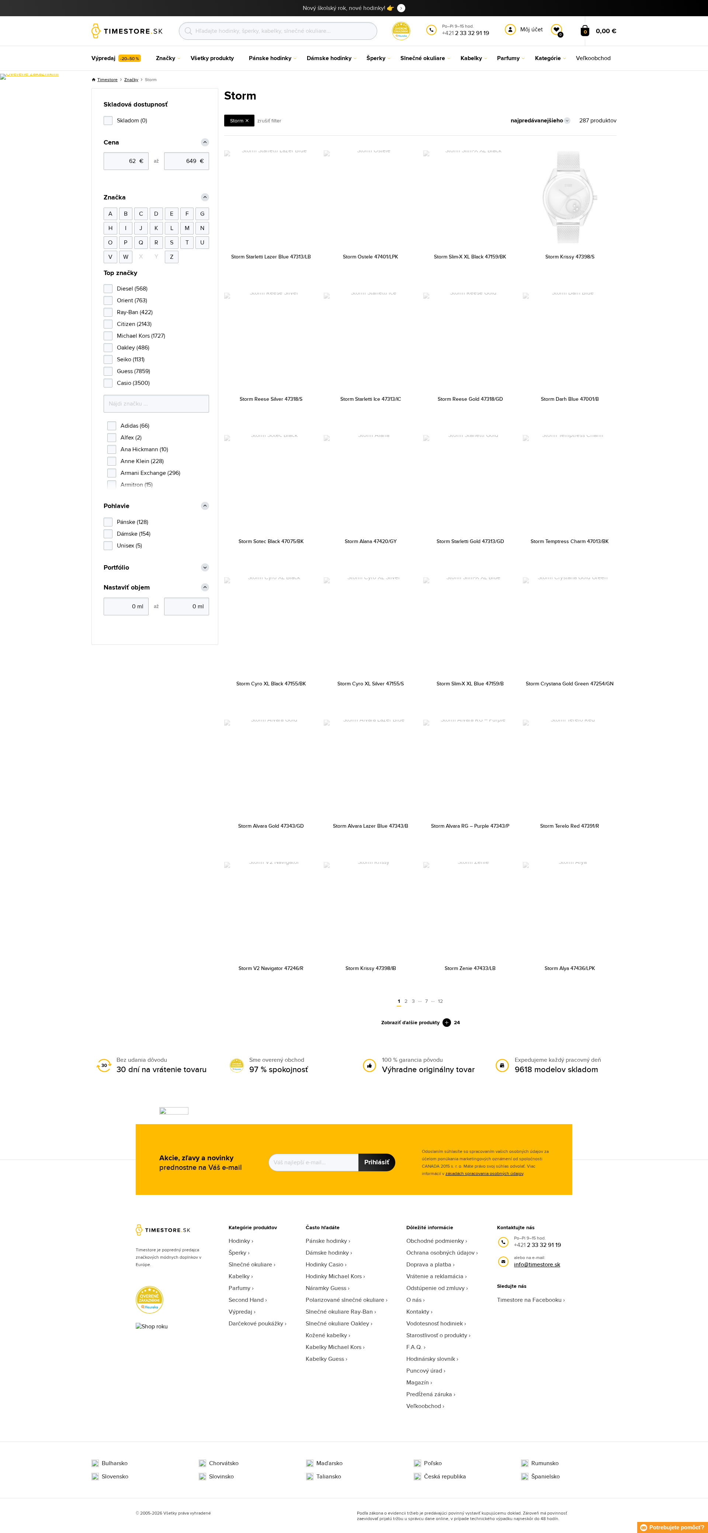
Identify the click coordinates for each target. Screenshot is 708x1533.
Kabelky (239, 1276)
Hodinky (239, 1241)
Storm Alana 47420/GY (371, 541)
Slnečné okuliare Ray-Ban (339, 1311)
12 (440, 1001)
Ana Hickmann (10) (144, 449)
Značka (115, 197)
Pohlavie (116, 506)
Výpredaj (240, 1311)
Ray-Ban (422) (135, 312)
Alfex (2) (131, 437)
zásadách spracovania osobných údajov (484, 1173)
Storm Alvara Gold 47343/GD (271, 826)
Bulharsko (115, 1463)
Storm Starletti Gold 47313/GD (470, 541)
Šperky (237, 1252)
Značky (131, 79)
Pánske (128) (132, 522)
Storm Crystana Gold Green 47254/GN (570, 683)
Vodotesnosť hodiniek (434, 1323)
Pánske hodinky (326, 1241)
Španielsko (545, 1476)
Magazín (417, 1382)
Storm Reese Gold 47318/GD (470, 399)
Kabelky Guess (325, 1359)
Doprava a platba (428, 1264)
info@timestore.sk (537, 1264)
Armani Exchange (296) (150, 473)
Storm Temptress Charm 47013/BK (570, 541)
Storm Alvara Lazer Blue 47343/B (370, 826)
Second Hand (246, 1300)
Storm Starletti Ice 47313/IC (370, 399)
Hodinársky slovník (430, 1359)
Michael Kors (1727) (141, 335)
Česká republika (445, 1476)
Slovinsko (221, 1476)
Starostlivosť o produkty (436, 1335)
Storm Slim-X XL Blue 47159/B (470, 683)
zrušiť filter (269, 120)
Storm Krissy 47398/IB (371, 968)
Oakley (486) (133, 347)
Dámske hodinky (327, 1252)
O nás (413, 1300)
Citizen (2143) (134, 324)
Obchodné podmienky (435, 1241)
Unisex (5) (129, 545)
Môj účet (531, 29)
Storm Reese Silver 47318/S (271, 399)
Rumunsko (545, 1463)
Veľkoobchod (423, 1406)
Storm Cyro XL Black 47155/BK (271, 683)
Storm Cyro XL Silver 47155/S (370, 683)
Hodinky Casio (324, 1264)
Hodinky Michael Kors (334, 1276)
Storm (236, 120)
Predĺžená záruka (429, 1394)
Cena (111, 142)
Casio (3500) (133, 383)
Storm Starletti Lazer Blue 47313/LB (271, 256)
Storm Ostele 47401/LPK (370, 256)
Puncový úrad (424, 1370)
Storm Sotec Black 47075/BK (271, 541)
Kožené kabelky (326, 1335)
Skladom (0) (132, 120)
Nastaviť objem (127, 587)
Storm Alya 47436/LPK (570, 968)
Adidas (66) (135, 425)
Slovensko (115, 1476)
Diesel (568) (132, 288)
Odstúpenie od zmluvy (435, 1288)
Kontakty (417, 1311)
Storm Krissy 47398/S (569, 256)
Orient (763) (132, 300)
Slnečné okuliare (250, 1264)
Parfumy (239, 1288)
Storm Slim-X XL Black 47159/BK (470, 256)
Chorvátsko (224, 1463)
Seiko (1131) (131, 359)
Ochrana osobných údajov (440, 1252)
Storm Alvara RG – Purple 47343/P (470, 826)
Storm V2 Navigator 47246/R (271, 968)
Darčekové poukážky (256, 1323)
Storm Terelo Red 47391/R (569, 826)
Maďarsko (329, 1463)
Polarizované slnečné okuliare (345, 1300)
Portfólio (116, 567)
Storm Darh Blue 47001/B (570, 399)
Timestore (107, 79)
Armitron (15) (137, 484)
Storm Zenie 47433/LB (470, 968)
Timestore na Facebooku (529, 1300)
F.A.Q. (414, 1347)
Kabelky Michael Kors (333, 1347)
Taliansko (328, 1476)
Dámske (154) (133, 533)
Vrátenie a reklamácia (435, 1276)
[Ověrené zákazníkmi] (29, 77)
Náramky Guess (326, 1288)
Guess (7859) (133, 371)
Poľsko (433, 1463)
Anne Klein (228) (142, 461)
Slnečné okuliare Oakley (337, 1323)
